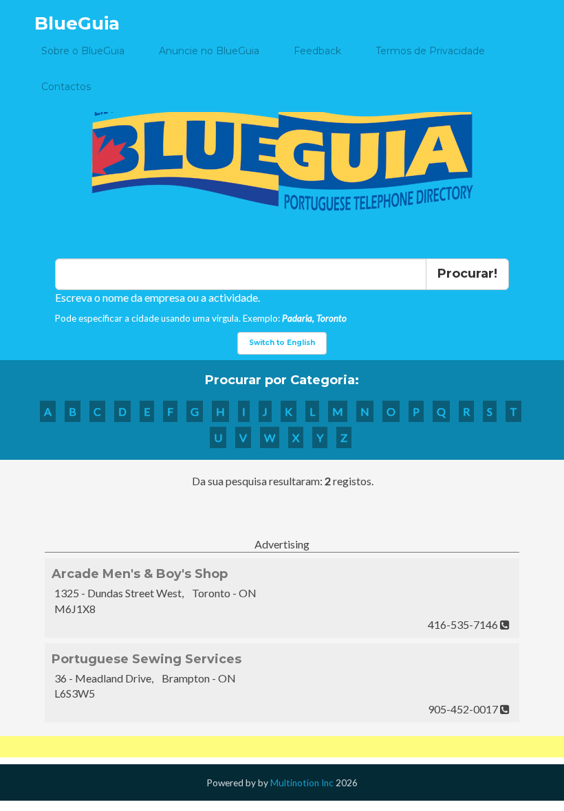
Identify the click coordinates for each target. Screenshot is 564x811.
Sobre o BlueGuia (82, 51)
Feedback (317, 51)
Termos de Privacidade (430, 51)
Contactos (66, 86)
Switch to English (282, 342)
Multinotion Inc (302, 782)
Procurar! (467, 273)
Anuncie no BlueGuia (209, 51)
